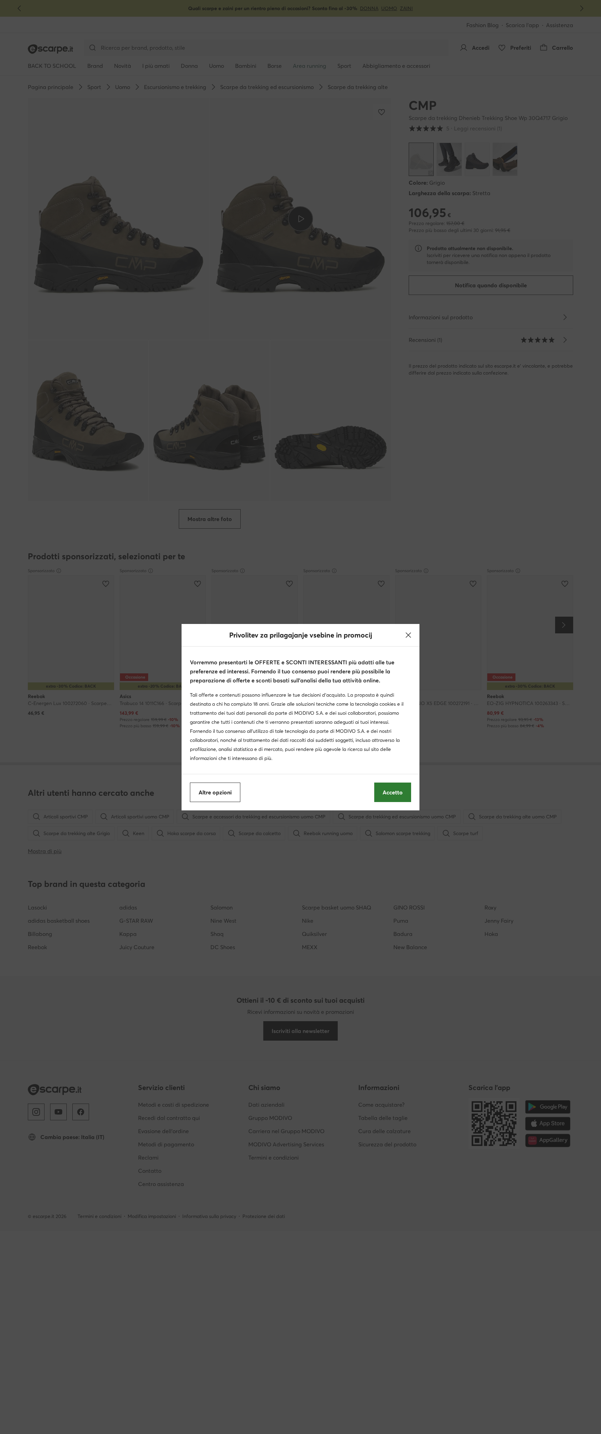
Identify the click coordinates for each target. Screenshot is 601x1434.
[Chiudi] (408, 635)
